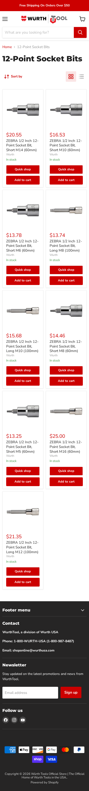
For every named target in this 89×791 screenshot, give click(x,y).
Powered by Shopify (45, 782)
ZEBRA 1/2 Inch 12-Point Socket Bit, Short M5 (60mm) (22, 447)
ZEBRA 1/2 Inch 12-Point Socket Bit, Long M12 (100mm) (22, 547)
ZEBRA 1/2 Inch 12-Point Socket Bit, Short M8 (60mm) (66, 346)
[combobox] (38, 32)
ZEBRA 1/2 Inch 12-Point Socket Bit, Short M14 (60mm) (22, 145)
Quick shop (23, 169)
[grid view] (71, 76)
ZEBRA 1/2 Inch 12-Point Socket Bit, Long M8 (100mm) (66, 246)
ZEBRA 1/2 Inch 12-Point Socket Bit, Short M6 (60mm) (22, 246)
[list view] (81, 76)
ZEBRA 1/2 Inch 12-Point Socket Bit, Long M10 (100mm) (22, 346)
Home (7, 47)
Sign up (71, 692)
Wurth (10, 154)
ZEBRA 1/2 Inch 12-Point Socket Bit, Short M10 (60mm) (66, 145)
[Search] (80, 32)
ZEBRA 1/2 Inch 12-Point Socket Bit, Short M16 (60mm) (66, 447)
